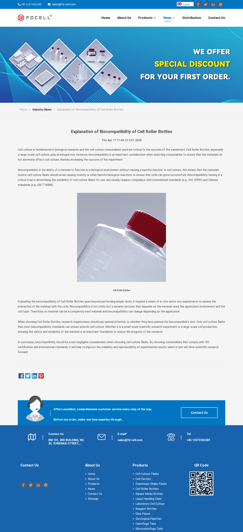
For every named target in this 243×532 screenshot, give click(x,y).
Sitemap (93, 498)
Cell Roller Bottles (121, 290)
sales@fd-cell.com (64, 4)
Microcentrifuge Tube (149, 528)
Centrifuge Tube (146, 523)
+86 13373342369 (31, 4)
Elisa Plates (143, 513)
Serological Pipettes (149, 518)
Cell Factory (143, 479)
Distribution (192, 18)
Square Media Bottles (149, 494)
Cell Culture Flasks (147, 474)
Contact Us (216, 18)
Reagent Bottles (146, 508)
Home (105, 18)
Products (145, 18)
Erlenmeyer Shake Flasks (151, 484)
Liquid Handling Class (149, 498)
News (167, 18)
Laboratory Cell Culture (150, 503)
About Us (124, 18)
